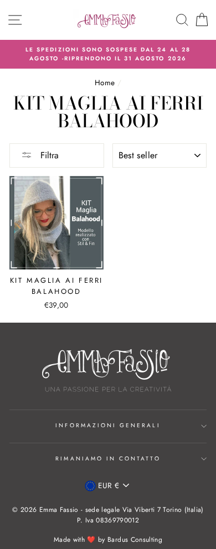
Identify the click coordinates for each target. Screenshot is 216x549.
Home (105, 82)
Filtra (48, 155)
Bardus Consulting (134, 540)
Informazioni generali (107, 425)
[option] (108, 54)
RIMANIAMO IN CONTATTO (107, 458)
